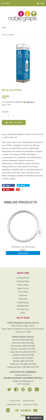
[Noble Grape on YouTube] (37, 390)
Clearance (23, 295)
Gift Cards (23, 298)
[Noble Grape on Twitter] (9, 390)
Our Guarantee (23, 277)
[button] (23, 102)
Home (4, 27)
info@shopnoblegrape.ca (23, 381)
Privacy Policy (15, 400)
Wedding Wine (23, 305)
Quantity (5, 111)
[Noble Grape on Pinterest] (23, 390)
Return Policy (23, 284)
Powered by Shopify (30, 404)
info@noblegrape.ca (23, 375)
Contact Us (36, 418)
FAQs (23, 312)
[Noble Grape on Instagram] (30, 390)
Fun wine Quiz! (23, 309)
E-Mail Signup (23, 302)
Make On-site (23, 288)
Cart (42, 3)
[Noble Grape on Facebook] (16, 390)
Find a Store (23, 291)
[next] (39, 232)
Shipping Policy (23, 281)
